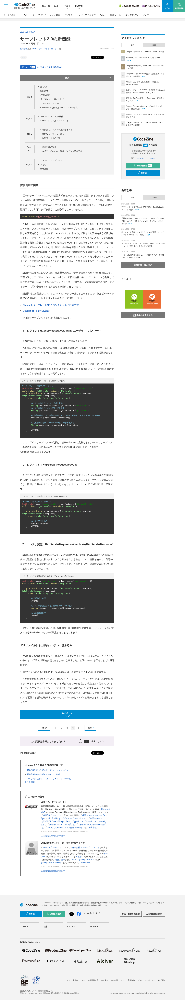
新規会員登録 (144, 165)
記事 (56, 5)
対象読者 (44, 90)
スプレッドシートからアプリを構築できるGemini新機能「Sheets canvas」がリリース (145, 91)
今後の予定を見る (144, 315)
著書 (57, 859)
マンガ (145, 14)
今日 (132, 45)
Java (23, 57)
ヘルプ (67, 980)
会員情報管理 (93, 980)
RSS (74, 859)
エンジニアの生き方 (86, 14)
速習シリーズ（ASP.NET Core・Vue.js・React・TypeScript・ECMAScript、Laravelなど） (74, 821)
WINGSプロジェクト (52, 815)
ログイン (144, 172)
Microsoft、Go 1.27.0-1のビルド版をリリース (143, 57)
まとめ (43, 164)
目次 (67, 77)
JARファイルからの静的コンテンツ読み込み (62, 151)
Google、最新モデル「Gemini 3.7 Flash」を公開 (145, 51)
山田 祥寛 (24, 48)
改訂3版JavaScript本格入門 (61, 824)
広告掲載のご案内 (154, 913)
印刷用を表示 (30, 753)
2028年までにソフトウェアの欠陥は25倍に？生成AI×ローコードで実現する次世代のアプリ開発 (143, 244)
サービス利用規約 (128, 980)
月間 (154, 45)
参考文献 (44, 168)
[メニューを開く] (6, 6)
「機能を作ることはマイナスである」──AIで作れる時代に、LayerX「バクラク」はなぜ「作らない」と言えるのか (142, 221)
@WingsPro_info (86, 859)
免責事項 (104, 980)
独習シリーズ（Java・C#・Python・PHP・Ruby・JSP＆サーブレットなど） (74, 817)
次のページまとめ (67, 715)
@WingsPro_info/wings (51, 862)
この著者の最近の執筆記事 (53, 835)
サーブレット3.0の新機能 (51, 116)
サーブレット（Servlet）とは (53, 99)
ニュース (46, 5)
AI (34, 14)
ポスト (98, 57)
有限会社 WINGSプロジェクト (86, 847)
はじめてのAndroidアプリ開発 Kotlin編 (65, 827)
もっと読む (30, 781)
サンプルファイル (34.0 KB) (49, 66)
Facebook (85, 862)
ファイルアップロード (52, 160)
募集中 (79, 856)
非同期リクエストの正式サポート (57, 129)
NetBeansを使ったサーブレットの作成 (59, 107)
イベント (67, 5)
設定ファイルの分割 (51, 137)
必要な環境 (45, 94)
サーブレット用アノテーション (56, 120)
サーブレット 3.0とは (52, 103)
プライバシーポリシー (146, 980)
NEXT (90, 727)
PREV (44, 727)
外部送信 (161, 980)
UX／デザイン (131, 14)
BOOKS (79, 5)
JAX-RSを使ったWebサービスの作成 (43, 774)
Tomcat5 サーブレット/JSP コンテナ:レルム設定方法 (51, 305)
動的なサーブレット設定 (53, 133)
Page (29, 96)
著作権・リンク (79, 980)
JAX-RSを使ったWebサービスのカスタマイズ (47, 770)
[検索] (25, 15)
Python (102, 14)
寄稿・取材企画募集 (131, 913)
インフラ (68, 14)
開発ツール (115, 14)
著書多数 (93, 827)
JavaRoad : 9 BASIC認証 (36, 310)
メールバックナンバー (145, 158)
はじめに (44, 86)
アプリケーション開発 (49, 14)
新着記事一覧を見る (143, 265)
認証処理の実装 (49, 146)
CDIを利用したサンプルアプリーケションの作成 (49, 778)
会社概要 (114, 980)
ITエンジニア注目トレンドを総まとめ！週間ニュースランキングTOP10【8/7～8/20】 (142, 233)
